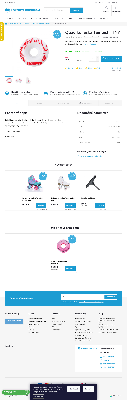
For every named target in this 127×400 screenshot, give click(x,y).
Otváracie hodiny (33, 332)
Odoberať (111, 297)
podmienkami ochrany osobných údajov (91, 302)
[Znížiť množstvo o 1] (97, 60)
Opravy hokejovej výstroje (83, 330)
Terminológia (56, 330)
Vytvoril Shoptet (117, 396)
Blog (53, 319)
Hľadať (76, 10)
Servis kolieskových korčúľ (83, 338)
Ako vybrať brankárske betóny (108, 332)
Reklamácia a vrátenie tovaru (37, 321)
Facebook (106, 360)
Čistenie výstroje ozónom (83, 321)
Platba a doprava (33, 324)
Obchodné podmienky (35, 319)
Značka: (117, 68)
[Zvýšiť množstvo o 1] (97, 57)
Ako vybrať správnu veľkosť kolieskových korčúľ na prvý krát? (107, 320)
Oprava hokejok (80, 327)
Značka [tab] (63, 103)
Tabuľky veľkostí (57, 324)
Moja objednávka (10, 2)
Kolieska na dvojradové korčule (91, 156)
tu (57, 392)
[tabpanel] (34, 191)
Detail (41, 205)
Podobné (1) (109, 103)
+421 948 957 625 (108, 357)
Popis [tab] (17, 103)
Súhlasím (88, 389)
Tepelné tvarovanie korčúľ (83, 341)
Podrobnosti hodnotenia (91, 37)
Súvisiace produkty (85, 103)
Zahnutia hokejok (57, 327)
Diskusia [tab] (40, 103)
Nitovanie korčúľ (80, 324)
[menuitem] (10, 19)
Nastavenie (38, 396)
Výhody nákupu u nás (58, 321)
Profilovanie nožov (81, 335)
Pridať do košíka (113, 59)
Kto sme (31, 327)
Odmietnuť (74, 389)
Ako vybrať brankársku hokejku (108, 329)
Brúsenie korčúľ (80, 319)
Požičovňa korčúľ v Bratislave (84, 332)
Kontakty (31, 330)
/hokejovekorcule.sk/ (109, 364)
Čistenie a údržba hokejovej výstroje (107, 326)
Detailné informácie (89, 44)
